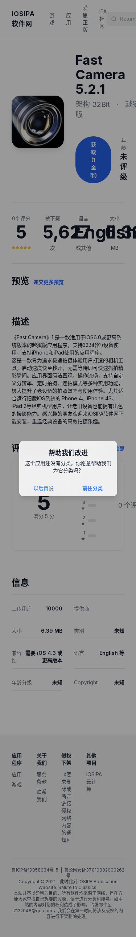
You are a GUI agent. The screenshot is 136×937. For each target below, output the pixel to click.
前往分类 (92, 488)
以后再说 (43, 488)
